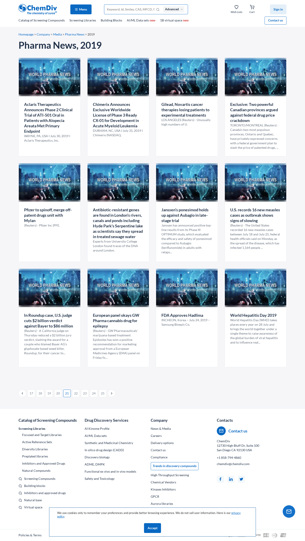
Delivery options (162, 443)
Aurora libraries (162, 503)
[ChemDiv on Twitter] (241, 479)
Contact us (275, 20)
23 (85, 393)
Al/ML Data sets (141, 20)
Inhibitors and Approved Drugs (43, 463)
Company (43, 34)
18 (40, 393)
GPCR (155, 496)
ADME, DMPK (95, 464)
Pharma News (74, 34)
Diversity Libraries (35, 449)
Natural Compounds (36, 470)
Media (57, 34)
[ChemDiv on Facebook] (220, 479)
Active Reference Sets (37, 442)
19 (49, 393)
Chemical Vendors (163, 482)
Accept (152, 528)
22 (76, 393)
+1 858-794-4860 (229, 457)
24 (94, 393)
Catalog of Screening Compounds (48, 420)
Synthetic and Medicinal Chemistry (109, 443)
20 (58, 393)
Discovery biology (97, 457)
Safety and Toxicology (100, 478)
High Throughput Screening (170, 475)
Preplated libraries (35, 456)
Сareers (156, 436)
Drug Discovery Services (106, 420)
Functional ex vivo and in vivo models (110, 471)
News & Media (161, 428)
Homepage (26, 34)
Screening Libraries (82, 20)
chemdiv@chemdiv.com (233, 464)
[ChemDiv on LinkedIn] (230, 479)
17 (31, 393)
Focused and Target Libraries (42, 435)
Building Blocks (111, 20)
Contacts (225, 420)
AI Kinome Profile (97, 428)
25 (102, 393)
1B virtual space (174, 20)
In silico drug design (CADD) (104, 450)
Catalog (42, 20)
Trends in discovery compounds (174, 466)
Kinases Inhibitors (163, 489)
